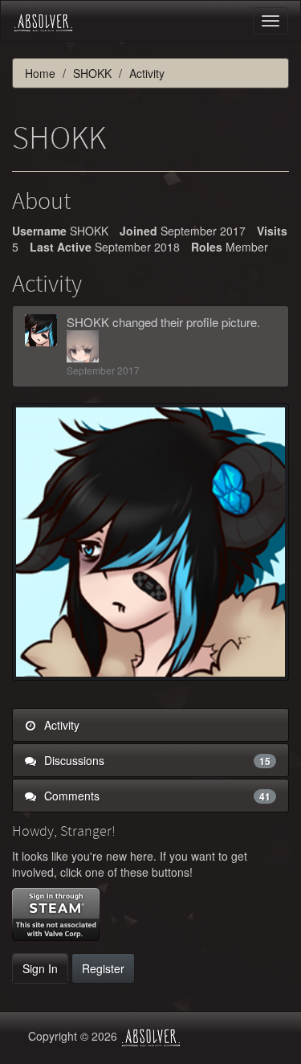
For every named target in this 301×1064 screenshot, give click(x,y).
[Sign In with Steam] (56, 914)
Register (103, 968)
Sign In (40, 968)
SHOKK (88, 321)
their (172, 321)
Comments (155, 796)
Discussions (155, 760)
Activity (60, 725)
